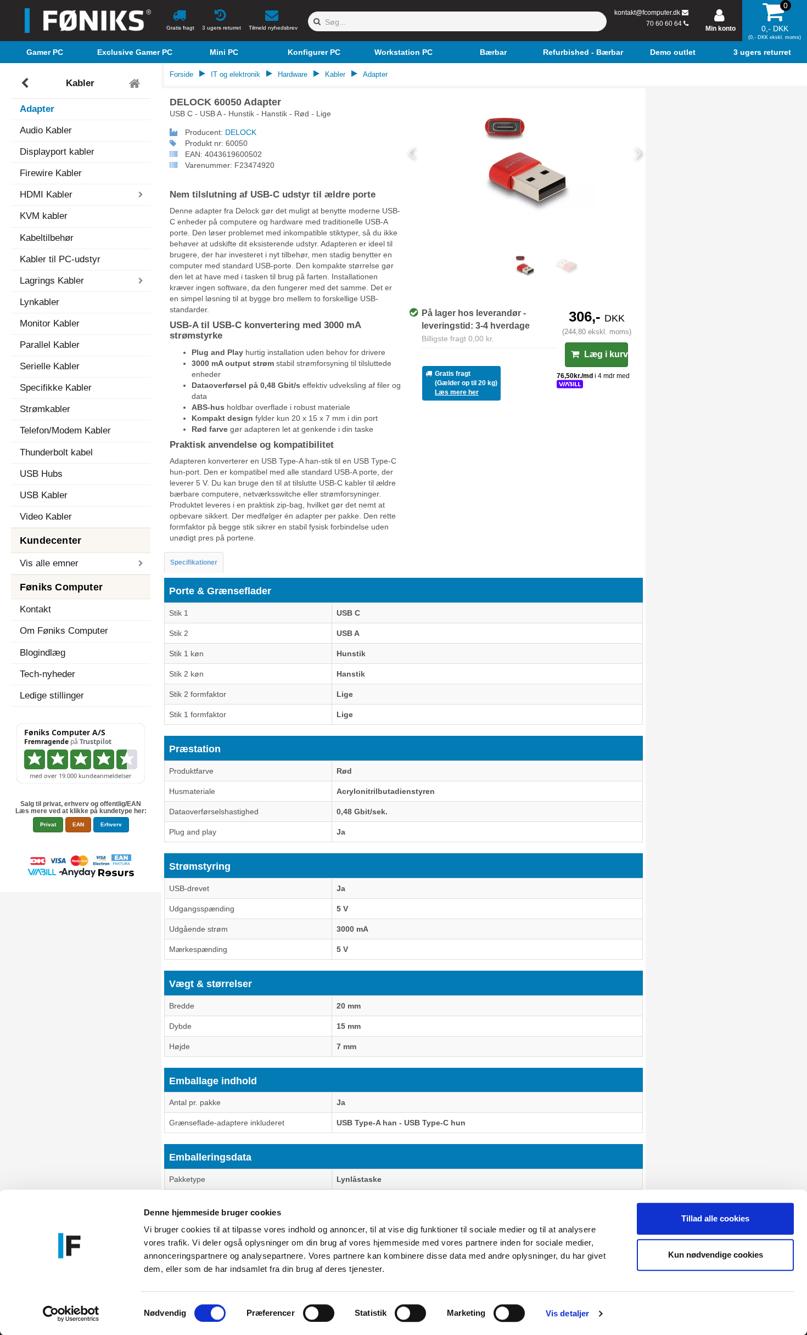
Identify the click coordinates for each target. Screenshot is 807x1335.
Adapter (37, 109)
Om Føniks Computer (64, 631)
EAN (78, 824)
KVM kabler (44, 216)
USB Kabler (44, 495)
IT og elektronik (235, 74)
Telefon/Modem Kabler (65, 430)
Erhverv (111, 824)
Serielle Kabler (50, 366)
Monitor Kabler (50, 323)
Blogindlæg (42, 652)
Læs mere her (457, 392)
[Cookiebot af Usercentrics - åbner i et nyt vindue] (71, 1313)
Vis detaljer (567, 1313)
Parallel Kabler (50, 345)
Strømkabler (45, 409)
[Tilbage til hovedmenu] (136, 83)
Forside (181, 74)
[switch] (318, 1313)
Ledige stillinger (52, 695)
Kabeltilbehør (47, 238)
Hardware (292, 74)
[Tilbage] (26, 83)
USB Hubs (41, 474)
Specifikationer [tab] (193, 562)
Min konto (720, 28)
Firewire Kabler (51, 173)
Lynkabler (39, 302)
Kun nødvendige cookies (715, 1254)
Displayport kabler (57, 152)
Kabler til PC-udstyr (60, 259)
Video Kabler (46, 516)
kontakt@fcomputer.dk (647, 12)
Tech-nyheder (47, 674)
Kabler (80, 83)
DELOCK (240, 132)
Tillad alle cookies (715, 1218)
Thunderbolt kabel (56, 452)
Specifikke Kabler (56, 387)
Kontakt (35, 609)
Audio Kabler (46, 130)
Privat (48, 824)
